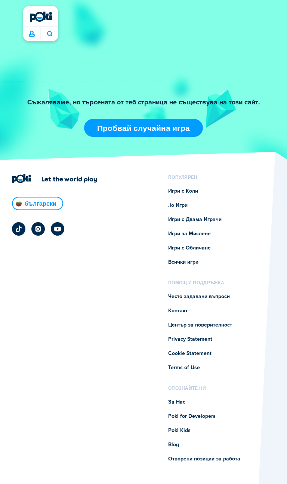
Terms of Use (184, 367)
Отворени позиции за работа (204, 459)
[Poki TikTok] (18, 229)
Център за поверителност (200, 325)
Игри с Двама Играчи (195, 219)
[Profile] (31, 34)
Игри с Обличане (189, 248)
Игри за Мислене (189, 233)
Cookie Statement (190, 353)
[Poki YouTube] (57, 229)
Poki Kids (179, 430)
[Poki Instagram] (38, 229)
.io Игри (178, 205)
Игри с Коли (183, 191)
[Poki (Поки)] (41, 17)
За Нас (176, 402)
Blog (173, 444)
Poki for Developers (192, 416)
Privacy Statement (190, 339)
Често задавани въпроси (199, 296)
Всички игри (183, 262)
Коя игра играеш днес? (49, 34)
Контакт (178, 310)
